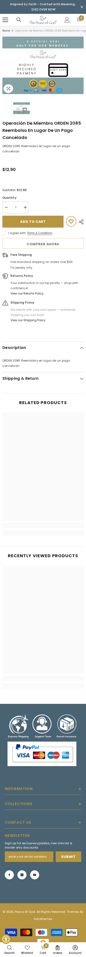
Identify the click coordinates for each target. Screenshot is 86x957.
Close (82, 7)
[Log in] (67, 19)
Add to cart (33, 221)
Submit (68, 856)
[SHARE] (80, 222)
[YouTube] (34, 874)
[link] (43, 525)
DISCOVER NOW (43, 9)
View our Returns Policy (27, 293)
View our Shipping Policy (28, 320)
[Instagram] (22, 874)
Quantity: (9, 198)
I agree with (17, 233)
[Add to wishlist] (71, 221)
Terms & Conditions (39, 233)
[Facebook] (9, 874)
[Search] (19, 20)
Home (6, 30)
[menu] (5, 20)
